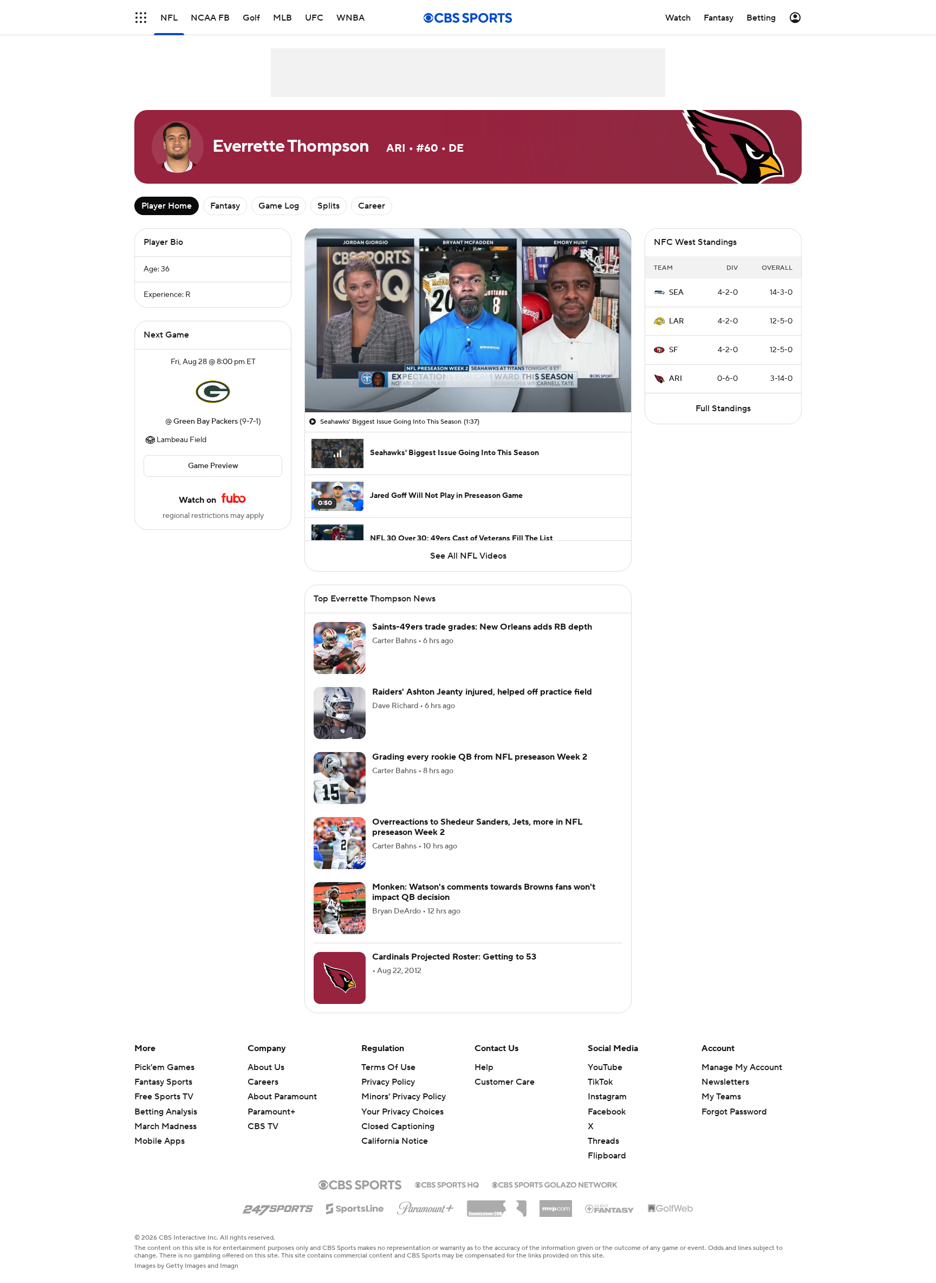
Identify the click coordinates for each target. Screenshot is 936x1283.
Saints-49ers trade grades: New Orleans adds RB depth (482, 626)
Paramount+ (271, 1111)
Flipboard (607, 1155)
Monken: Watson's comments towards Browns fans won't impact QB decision (483, 892)
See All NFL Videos (468, 555)
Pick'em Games (164, 1067)
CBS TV (263, 1126)
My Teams (721, 1096)
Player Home (166, 205)
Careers (263, 1082)
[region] (468, 320)
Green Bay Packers (205, 421)
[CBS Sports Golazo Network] (555, 1183)
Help (483, 1067)
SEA (676, 292)
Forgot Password (734, 1111)
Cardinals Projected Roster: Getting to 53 (454, 956)
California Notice (394, 1141)
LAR (676, 321)
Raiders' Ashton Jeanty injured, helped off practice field (482, 691)
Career (371, 205)
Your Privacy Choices (402, 1111)
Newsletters (725, 1082)
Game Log (278, 205)
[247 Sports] (278, 1206)
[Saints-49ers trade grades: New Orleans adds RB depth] (340, 648)
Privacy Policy (388, 1082)
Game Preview (213, 466)
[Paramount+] (425, 1206)
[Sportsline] (355, 1207)
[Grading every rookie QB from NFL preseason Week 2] (340, 778)
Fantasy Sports (163, 1082)
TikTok (600, 1082)
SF (673, 350)
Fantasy (225, 205)
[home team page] (213, 391)
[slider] (468, 381)
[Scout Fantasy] (610, 1208)
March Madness (165, 1126)
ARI (675, 379)
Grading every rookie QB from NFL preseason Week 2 (479, 756)
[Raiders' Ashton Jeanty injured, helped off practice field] (340, 713)
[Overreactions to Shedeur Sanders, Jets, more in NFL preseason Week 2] (340, 843)
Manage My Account (741, 1067)
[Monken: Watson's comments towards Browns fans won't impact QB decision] (340, 908)
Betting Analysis (165, 1111)
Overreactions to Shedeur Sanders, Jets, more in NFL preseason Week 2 (477, 827)
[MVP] (556, 1204)
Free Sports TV (163, 1096)
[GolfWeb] (670, 1208)
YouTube (605, 1067)
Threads (603, 1141)
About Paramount (282, 1096)
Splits (328, 205)
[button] (141, 17)
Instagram (607, 1096)
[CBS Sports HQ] (447, 1183)
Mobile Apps (159, 1141)
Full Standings (723, 408)
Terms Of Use (388, 1067)
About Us (266, 1067)
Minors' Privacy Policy (403, 1096)
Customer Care (504, 1082)
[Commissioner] (496, 1204)
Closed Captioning (397, 1126)
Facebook (607, 1111)
